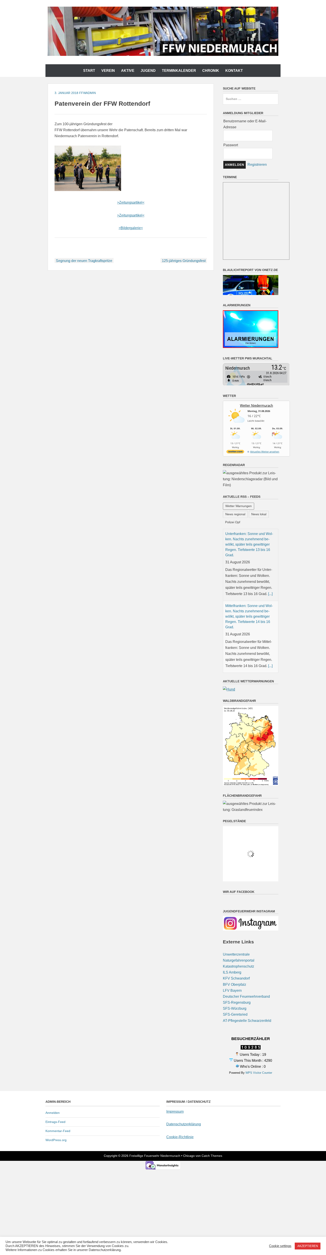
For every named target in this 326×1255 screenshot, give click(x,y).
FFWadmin (87, 93)
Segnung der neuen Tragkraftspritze (84, 261)
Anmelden (52, 1112)
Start (89, 70)
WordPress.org (56, 1140)
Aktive (127, 70)
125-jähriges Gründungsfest (184, 261)
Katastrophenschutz (238, 966)
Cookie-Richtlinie (180, 1137)
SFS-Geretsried (235, 1014)
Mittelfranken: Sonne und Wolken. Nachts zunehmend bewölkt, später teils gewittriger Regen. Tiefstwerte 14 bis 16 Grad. (249, 616)
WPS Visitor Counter (258, 1072)
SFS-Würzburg (234, 1008)
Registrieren (257, 164)
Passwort (230, 145)
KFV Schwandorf (236, 978)
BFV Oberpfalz (234, 984)
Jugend (148, 70)
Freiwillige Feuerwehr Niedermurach (154, 1155)
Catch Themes (212, 1155)
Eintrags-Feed (55, 1122)
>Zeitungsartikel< (130, 202)
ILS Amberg (232, 972)
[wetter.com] (235, 452)
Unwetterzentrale (236, 954)
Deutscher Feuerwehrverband (246, 996)
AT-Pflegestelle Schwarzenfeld (247, 1021)
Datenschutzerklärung (183, 1124)
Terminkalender (179, 70)
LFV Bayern (232, 990)
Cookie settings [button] (280, 1246)
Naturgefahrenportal (238, 960)
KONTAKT (234, 70)
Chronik (210, 70)
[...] (270, 594)
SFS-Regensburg (237, 1002)
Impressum (175, 1111)
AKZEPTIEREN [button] (307, 1246)
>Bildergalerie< (131, 228)
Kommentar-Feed (57, 1131)
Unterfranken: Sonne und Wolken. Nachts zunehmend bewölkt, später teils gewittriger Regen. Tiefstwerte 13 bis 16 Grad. (249, 544)
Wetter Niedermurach (256, 405)
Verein (108, 70)
